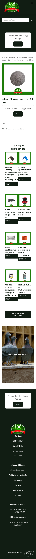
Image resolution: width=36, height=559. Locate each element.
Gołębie (20, 57)
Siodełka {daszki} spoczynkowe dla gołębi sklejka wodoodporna (11, 173)
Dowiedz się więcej (9, 183)
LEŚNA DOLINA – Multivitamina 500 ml (24, 289)
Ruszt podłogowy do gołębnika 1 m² (11, 214)
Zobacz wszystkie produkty (18, 314)
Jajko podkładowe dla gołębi (10, 250)
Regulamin (18, 480)
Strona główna (8, 57)
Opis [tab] (4, 123)
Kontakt (18, 495)
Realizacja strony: (15, 553)
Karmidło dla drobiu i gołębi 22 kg (24, 212)
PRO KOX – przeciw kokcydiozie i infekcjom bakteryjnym (10, 290)
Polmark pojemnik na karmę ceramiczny (24, 251)
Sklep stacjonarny (18, 470)
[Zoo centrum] (12, 11)
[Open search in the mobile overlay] (18, 20)
